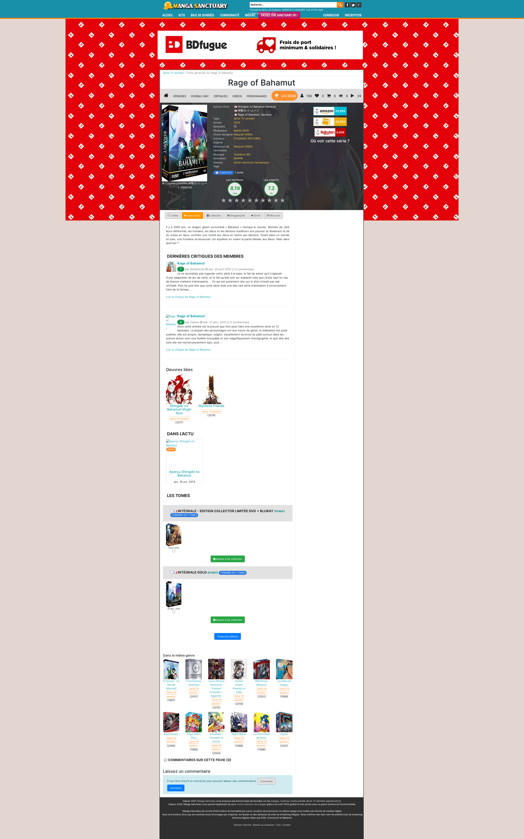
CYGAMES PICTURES (247, 138)
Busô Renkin (171, 734)
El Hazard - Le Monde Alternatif (171, 684)
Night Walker (239, 734)
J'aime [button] (174, 215)
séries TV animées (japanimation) (323, 801)
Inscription (353, 15)
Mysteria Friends (212, 406)
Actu (181, 15)
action (238, 162)
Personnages (257, 96)
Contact (286, 824)
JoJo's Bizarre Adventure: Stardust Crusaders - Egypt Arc (216, 688)
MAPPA (238, 158)
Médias (250, 15)
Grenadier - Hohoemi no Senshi (216, 737)
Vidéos (237, 96)
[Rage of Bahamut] (184, 142)
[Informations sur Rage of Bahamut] (166, 96)
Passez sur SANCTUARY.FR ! (279, 15)
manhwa (284, 801)
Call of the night (314, 9)
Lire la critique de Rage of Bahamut (188, 296)
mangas (275, 801)
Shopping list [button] (237, 215)
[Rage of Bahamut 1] (173, 534)
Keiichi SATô (241, 130)
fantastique (262, 162)
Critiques (220, 96)
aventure (248, 162)
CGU (278, 824)
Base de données (202, 15)
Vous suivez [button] (193, 215)
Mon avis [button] (274, 215)
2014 (237, 122)
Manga (195, 5)
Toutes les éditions (227, 636)
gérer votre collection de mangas (248, 804)
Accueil (168, 15)
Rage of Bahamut (191, 263)
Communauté (229, 15)
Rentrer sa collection (263, 824)
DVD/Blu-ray (200, 96)
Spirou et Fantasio (271, 9)
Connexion (331, 15)
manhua (294, 801)
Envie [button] (256, 215)
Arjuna (284, 734)
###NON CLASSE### (293, 9)
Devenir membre (242, 824)
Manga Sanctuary (206, 801)
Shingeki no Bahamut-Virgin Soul (179, 409)
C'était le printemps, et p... (264, 13)
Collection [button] (215, 215)
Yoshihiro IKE (242, 154)
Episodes (179, 96)
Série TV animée (244, 118)
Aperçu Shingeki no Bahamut (184, 473)
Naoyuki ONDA (243, 134)
